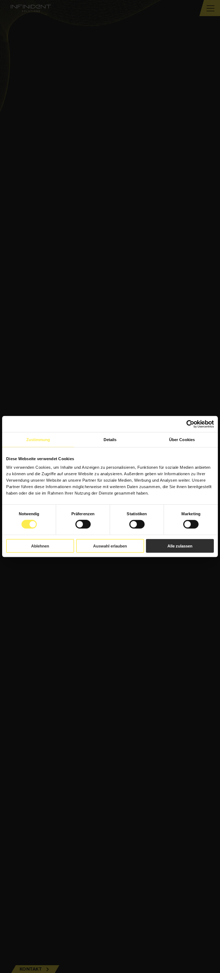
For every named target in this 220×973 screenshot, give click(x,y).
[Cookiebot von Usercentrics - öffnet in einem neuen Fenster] (190, 424)
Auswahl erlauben (110, 545)
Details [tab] (110, 439)
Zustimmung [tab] (38, 439)
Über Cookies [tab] (182, 439)
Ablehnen (40, 545)
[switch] (83, 524)
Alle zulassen (179, 545)
